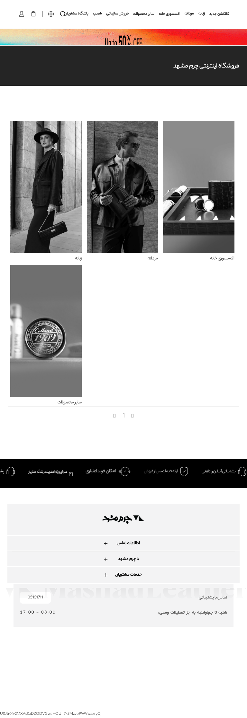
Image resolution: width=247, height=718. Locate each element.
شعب (97, 14)
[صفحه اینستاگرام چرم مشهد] (103, 658)
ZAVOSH (174, 680)
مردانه (189, 14)
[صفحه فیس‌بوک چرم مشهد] (80, 658)
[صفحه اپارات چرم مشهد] (172, 658)
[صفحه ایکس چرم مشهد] (149, 658)
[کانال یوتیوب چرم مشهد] (126, 658)
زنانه (201, 14)
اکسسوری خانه (169, 14)
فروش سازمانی (117, 14)
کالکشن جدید (219, 14)
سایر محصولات (143, 14)
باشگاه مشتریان (76, 14)
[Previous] (115, 416)
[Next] (132, 416)
